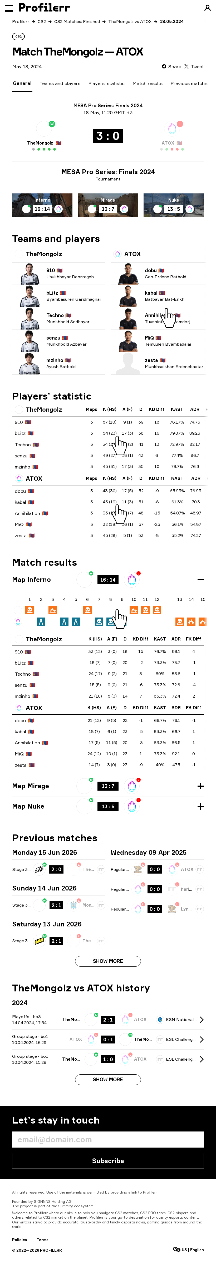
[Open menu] (9, 8)
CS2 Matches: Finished (77, 21)
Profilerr (20, 21)
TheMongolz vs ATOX (129, 21)
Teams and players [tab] (60, 83)
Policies (19, 1239)
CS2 (42, 21)
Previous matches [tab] (190, 83)
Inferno (42, 200)
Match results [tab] (147, 83)
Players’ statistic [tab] (106, 83)
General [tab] (22, 83)
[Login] (207, 8)
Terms (42, 1239)
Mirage (108, 200)
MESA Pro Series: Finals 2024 (108, 172)
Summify (65, 1206)
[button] (108, 580)
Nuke (173, 200)
